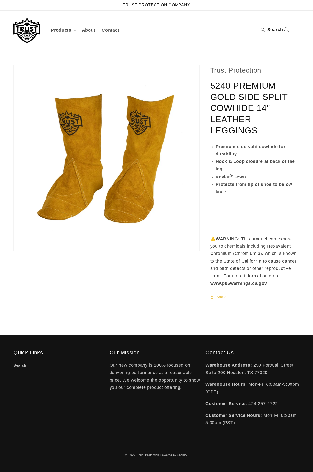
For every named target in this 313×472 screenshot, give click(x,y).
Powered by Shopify (174, 454)
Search (19, 365)
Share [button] (221, 297)
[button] (63, 30)
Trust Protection (148, 454)
